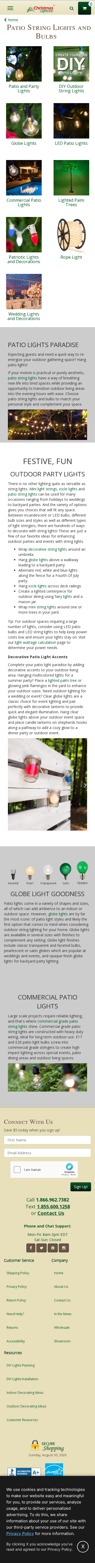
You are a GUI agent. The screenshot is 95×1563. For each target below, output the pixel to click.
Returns (12, 1327)
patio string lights (22, 377)
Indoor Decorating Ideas (25, 1392)
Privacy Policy (17, 1286)
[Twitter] (41, 1247)
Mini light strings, (43, 488)
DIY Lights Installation (22, 1379)
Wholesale (62, 1327)
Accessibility (16, 1341)
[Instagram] (64, 1247)
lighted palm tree (62, 680)
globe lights (38, 559)
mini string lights (42, 606)
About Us (61, 1286)
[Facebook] (30, 1247)
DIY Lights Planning (21, 1365)
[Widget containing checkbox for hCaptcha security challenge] (44, 1169)
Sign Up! (81, 1186)
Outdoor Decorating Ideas (26, 1406)
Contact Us (50, 1213)
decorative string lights (47, 549)
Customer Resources (22, 1420)
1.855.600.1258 (53, 1206)
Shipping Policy (18, 1273)
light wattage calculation (35, 642)
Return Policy (16, 1300)
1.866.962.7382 (52, 1200)
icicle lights (68, 488)
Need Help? (15, 1314)
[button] (10, 785)
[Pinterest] (53, 1247)
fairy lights (63, 596)
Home (12, 19)
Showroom (62, 1341)
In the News (62, 1314)
